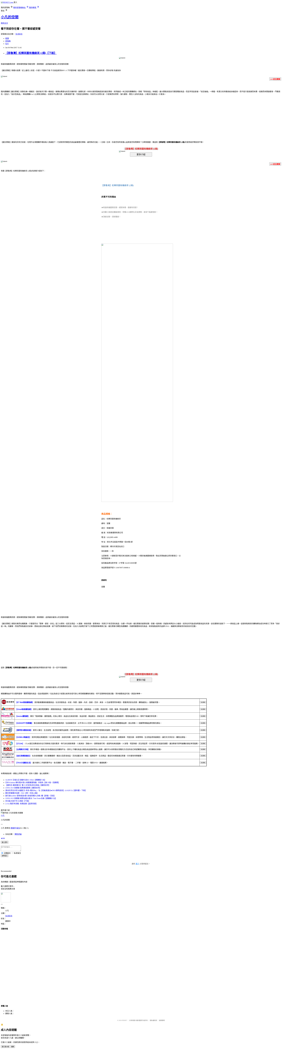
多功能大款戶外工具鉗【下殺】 (17, 801)
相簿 (7, 38)
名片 (7, 44)
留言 (18, 828)
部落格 (8, 41)
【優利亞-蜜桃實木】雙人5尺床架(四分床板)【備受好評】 (27, 785)
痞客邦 (13, 828)
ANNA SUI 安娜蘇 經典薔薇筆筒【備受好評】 (23, 788)
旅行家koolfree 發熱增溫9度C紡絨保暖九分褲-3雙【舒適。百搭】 (30, 796)
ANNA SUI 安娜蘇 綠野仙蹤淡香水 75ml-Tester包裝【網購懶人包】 (31, 798)
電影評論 (18, 834)
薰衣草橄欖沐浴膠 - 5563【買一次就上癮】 (21, 793)
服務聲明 (162, 1020)
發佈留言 (4, 856)
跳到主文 (4, 23)
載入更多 (4, 842)
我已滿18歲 (5, 1046)
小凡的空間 (10, 17)
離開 (12, 1046)
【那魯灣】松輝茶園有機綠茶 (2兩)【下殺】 (31, 53)
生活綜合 (18, 34)
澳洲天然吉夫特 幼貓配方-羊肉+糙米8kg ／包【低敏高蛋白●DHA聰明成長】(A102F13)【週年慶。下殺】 (46, 790)
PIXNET (124, 1020)
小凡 (2, 815)
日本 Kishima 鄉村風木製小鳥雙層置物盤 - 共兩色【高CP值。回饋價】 (32, 782)
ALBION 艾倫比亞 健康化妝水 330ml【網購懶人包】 (25, 780)
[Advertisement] (122, 114)
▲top (3, 838)
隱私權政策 (153, 1020)
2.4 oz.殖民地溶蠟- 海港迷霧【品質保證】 (21, 804)
